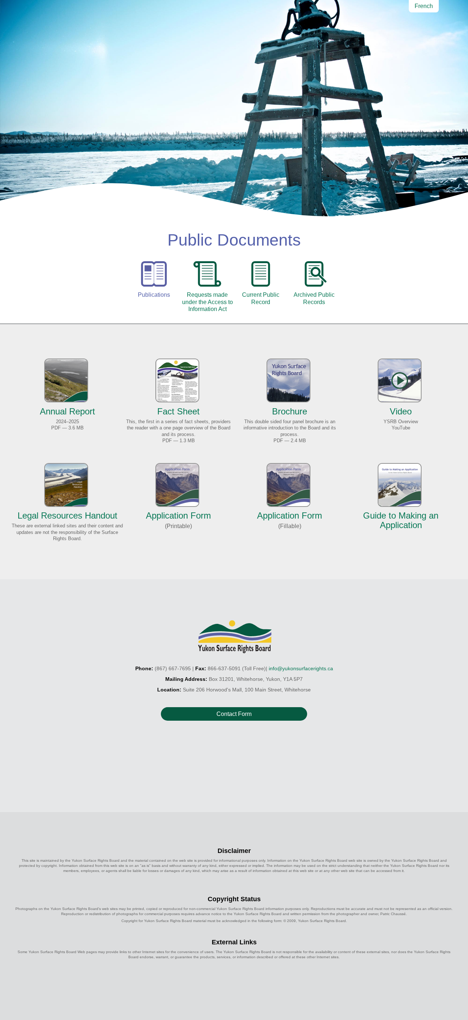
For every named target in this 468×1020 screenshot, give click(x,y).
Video (401, 411)
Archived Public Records (314, 298)
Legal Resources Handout (67, 515)
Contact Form (234, 714)
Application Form (178, 515)
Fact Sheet (178, 411)
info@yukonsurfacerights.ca (301, 668)
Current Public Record (260, 298)
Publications (154, 295)
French (424, 6)
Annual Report (67, 411)
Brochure (289, 411)
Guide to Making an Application (400, 520)
